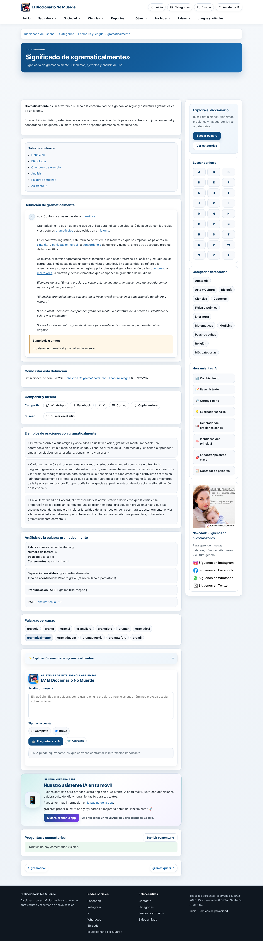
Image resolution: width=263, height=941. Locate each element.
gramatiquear (66, 637)
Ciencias (201, 298)
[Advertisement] (131, 84)
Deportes (220, 298)
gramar (124, 628)
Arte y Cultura (205, 289)
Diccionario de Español (39, 34)
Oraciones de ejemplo (46, 167)
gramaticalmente (118, 34)
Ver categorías (206, 145)
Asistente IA (39, 186)
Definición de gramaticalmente (85, 378)
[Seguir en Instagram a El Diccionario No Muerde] (214, 506)
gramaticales (64, 230)
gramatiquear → (163, 868)
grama (49, 628)
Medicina (226, 325)
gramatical (142, 628)
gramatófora (117, 637)
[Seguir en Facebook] (214, 570)
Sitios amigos (148, 919)
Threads (92, 925)
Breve (63, 731)
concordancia (92, 244)
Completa (41, 731)
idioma (104, 230)
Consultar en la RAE (48, 602)
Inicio (27, 18)
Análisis (36, 173)
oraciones (157, 268)
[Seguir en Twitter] (214, 585)
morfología (44, 273)
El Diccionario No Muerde (104, 931)
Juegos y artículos (210, 18)
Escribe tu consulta (40, 688)
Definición (38, 155)
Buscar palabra (206, 135)
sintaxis (42, 244)
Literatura (202, 316)
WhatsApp (94, 919)
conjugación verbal (65, 244)
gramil (137, 637)
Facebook (94, 901)
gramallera (83, 628)
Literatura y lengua (90, 34)
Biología (226, 289)
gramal (65, 628)
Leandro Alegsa (119, 378)
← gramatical (36, 868)
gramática (88, 216)
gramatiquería (92, 637)
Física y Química (206, 307)
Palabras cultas (205, 334)
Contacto (145, 901)
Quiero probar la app (61, 818)
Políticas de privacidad (213, 911)
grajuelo (32, 628)
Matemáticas (204, 325)
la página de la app (100, 802)
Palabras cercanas (43, 179)
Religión (200, 343)
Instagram (94, 907)
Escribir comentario (160, 837)
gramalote (105, 628)
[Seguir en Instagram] (214, 562)
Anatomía (201, 280)
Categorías (66, 34)
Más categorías (205, 352)
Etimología (38, 161)
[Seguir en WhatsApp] (214, 578)
